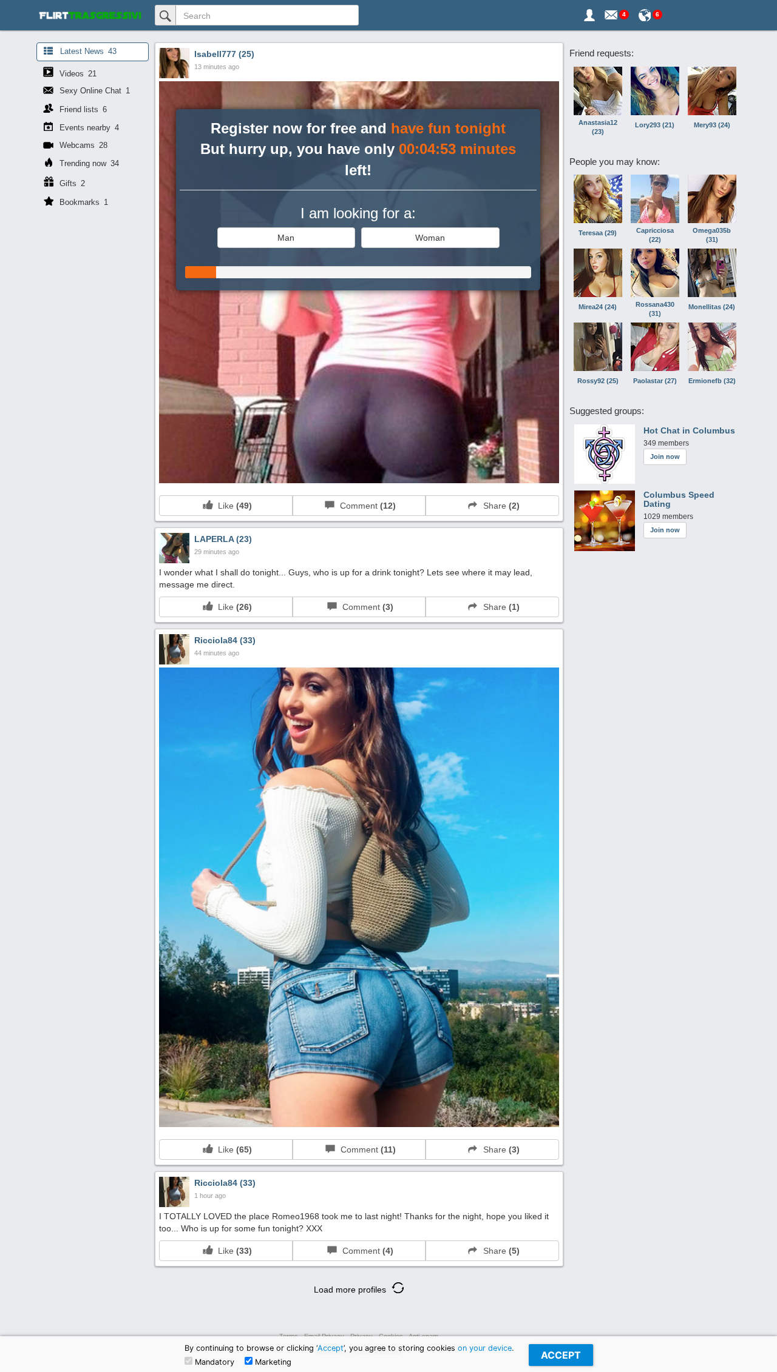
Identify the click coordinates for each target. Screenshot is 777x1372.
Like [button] (232, 505)
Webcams (82, 145)
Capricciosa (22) (655, 235)
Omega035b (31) (712, 235)
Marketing (272, 1362)
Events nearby (88, 127)
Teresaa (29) (598, 232)
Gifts (71, 183)
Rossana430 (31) (655, 309)
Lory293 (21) (654, 125)
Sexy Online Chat (93, 90)
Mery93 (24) (712, 125)
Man (285, 238)
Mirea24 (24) (598, 306)
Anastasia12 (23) (598, 127)
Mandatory (213, 1362)
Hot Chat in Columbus (689, 430)
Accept (330, 1348)
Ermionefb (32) (712, 380)
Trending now (88, 163)
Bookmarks (82, 202)
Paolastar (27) (655, 380)
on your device (485, 1348)
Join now (665, 456)
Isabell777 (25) (224, 54)
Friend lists (82, 109)
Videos (77, 73)
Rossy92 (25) (598, 380)
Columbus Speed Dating (678, 499)
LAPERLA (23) (223, 539)
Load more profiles (351, 1289)
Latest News (87, 51)
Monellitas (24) (711, 306)
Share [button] (499, 505)
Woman (430, 238)
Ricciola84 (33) (225, 640)
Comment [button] (365, 505)
